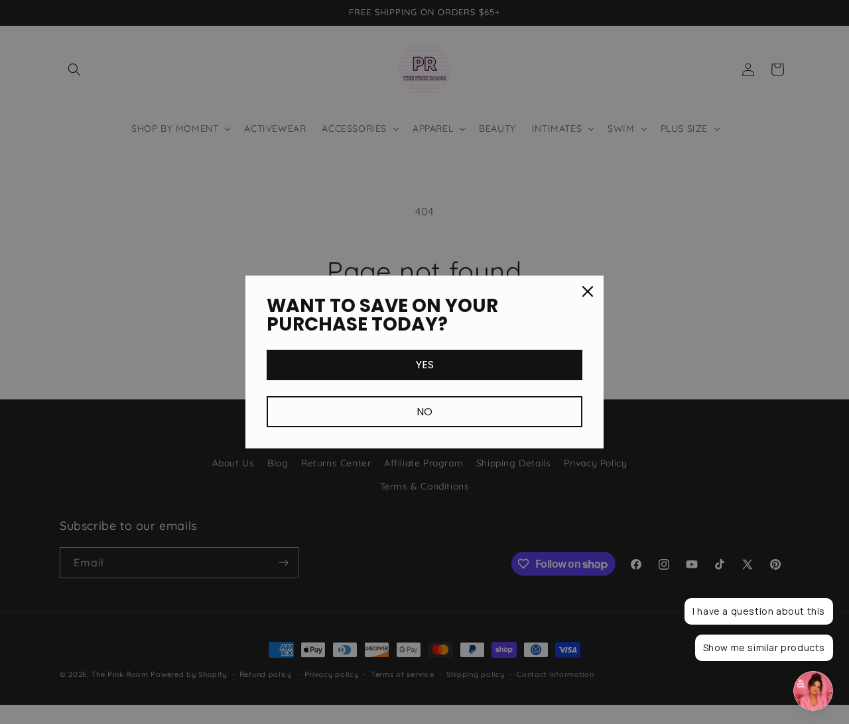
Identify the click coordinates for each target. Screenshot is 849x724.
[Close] (588, 291)
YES (425, 364)
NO (424, 411)
